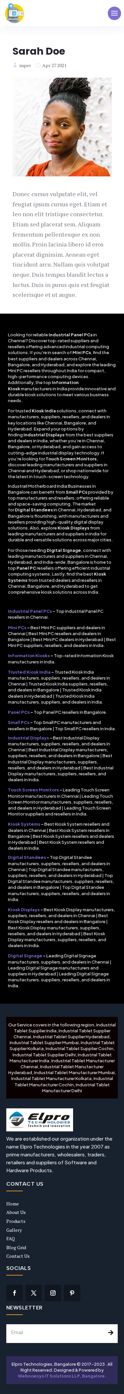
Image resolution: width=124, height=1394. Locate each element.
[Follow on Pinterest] (72, 1293)
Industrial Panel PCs (30, 611)
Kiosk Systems (24, 824)
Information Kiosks (29, 655)
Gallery (14, 1230)
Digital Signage (25, 955)
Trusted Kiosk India (29, 672)
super (25, 65)
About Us (16, 1212)
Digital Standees (27, 857)
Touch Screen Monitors (33, 789)
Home (12, 1203)
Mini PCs (17, 627)
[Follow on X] (33, 1293)
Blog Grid (16, 1247)
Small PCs (18, 722)
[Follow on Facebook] (14, 1293)
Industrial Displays (28, 737)
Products (15, 1221)
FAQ (10, 1238)
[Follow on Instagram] (53, 1293)
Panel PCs (19, 712)
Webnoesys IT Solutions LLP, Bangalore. (62, 1376)
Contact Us (18, 1256)
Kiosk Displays (24, 909)
